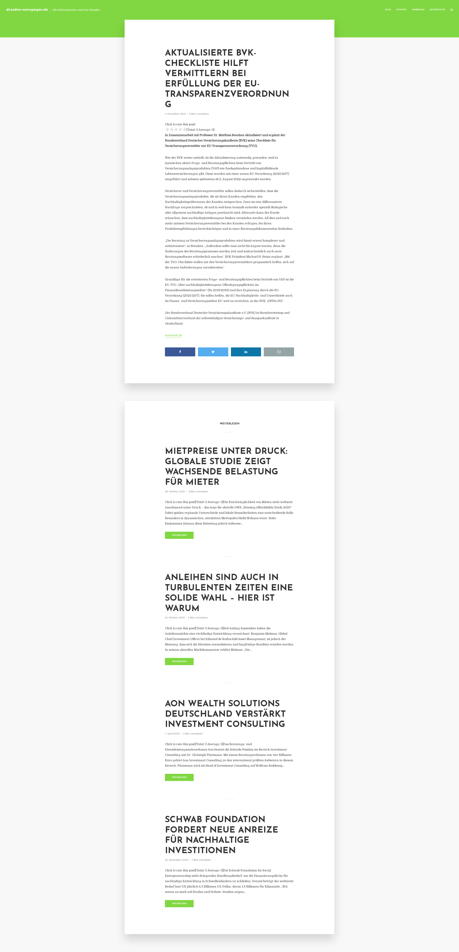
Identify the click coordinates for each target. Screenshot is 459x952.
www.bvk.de (173, 335)
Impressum (418, 10)
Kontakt (401, 10)
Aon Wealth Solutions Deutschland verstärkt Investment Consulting (225, 714)
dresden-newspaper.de (27, 10)
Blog (388, 10)
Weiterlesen (179, 535)
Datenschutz (437, 10)
